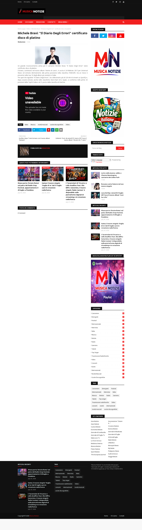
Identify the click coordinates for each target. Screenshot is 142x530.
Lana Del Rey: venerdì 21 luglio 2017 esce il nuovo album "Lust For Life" (112, 195)
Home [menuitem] (20, 22)
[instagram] (120, 2)
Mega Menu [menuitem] (62, 22)
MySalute (111, 448)
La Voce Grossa (96, 441)
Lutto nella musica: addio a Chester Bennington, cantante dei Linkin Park (111, 175)
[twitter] (116, 2)
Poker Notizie (95, 449)
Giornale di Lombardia (98, 432)
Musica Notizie (96, 446)
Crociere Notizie (113, 426)
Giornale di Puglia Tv (98, 435)
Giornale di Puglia (114, 434)
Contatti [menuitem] (51, 22)
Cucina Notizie (95, 427)
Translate (98, 162)
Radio (108, 342)
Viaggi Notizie (112, 457)
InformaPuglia (113, 437)
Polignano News (113, 451)
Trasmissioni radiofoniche (108, 356)
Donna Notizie (113, 429)
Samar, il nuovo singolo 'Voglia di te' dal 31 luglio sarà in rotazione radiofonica (52, 186)
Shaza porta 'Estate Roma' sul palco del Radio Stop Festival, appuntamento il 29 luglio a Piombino (28, 186)
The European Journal (98, 455)
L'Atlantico (111, 443)
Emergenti (108, 317)
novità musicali (42, 125)
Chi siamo (27, 2)
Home (20, 2)
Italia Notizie (112, 440)
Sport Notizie (95, 452)
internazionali (108, 370)
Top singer (108, 352)
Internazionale (108, 324)
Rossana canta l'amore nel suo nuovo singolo (112, 185)
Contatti (34, 2)
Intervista (108, 328)
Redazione (21, 42)
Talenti (108, 349)
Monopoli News (113, 445)
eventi (108, 367)
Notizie (108, 338)
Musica (33, 125)
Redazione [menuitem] (40, 22)
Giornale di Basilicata (115, 432)
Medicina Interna (96, 443)
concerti (108, 363)
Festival (108, 320)
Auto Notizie (95, 424)
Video (28, 29)
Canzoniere (108, 313)
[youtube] (123, 2)
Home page (21, 29)
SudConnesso (113, 454)
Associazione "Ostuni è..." (115, 422)
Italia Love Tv (95, 438)
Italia (26, 125)
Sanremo (108, 345)
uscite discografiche (56, 125)
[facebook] (113, 2)
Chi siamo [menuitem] (29, 22)
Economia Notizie (96, 430)
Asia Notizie (95, 421)
